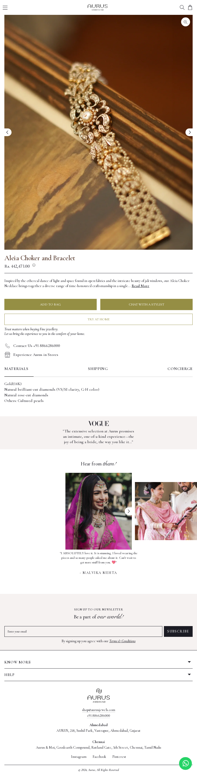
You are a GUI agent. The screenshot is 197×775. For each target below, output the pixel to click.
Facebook (99, 757)
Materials (16, 368)
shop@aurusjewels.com (98, 710)
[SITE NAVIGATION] (5, 7)
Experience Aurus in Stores (35, 354)
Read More (140, 286)
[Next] (189, 132)
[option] (98, 562)
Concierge (180, 368)
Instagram (78, 757)
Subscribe (178, 631)
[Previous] (8, 132)
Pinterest (119, 757)
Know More (17, 662)
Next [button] (128, 511)
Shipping (98, 368)
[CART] (190, 7)
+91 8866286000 (98, 715)
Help (9, 674)
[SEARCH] (182, 7)
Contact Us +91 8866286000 (36, 345)
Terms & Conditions (122, 641)
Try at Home (98, 319)
